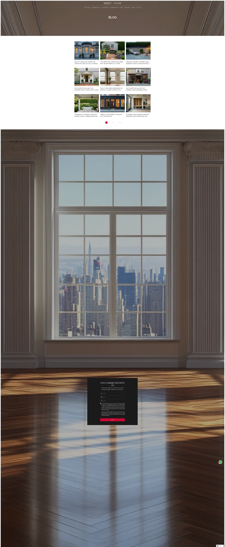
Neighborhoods (95, 7)
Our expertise (105, 7)
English (220, 545)
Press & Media (127, 7)
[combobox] (220, 546)
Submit (112, 419)
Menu (138, 7)
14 (118, 122)
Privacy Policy (110, 404)
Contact (133, 7)
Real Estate (87, 7)
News (122, 7)
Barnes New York (114, 7)
